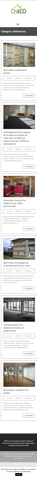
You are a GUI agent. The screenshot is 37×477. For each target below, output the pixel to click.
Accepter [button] (18, 474)
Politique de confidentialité (12, 456)
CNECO (10, 78)
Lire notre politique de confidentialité (18, 471)
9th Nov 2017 (19, 78)
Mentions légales (29, 454)
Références (28, 78)
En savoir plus (29, 95)
